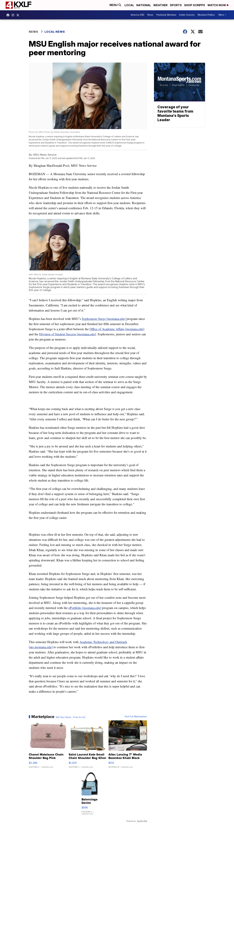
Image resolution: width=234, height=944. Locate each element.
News (150, 15)
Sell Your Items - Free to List (70, 717)
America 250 (137, 15)
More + (222, 15)
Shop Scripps (194, 5)
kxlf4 (9, 15)
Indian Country (187, 15)
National (143, 5)
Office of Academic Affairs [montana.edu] (117, 329)
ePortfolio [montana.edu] (85, 608)
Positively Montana (166, 15)
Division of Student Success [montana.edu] (67, 334)
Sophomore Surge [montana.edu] (104, 318)
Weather (160, 5)
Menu (113, 5)
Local (129, 5)
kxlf (18, 15)
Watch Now (217, 5)
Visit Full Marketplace (136, 716)
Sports (176, 5)
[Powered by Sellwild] (142, 821)
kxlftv (14, 15)
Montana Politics (206, 15)
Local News (55, 31)
